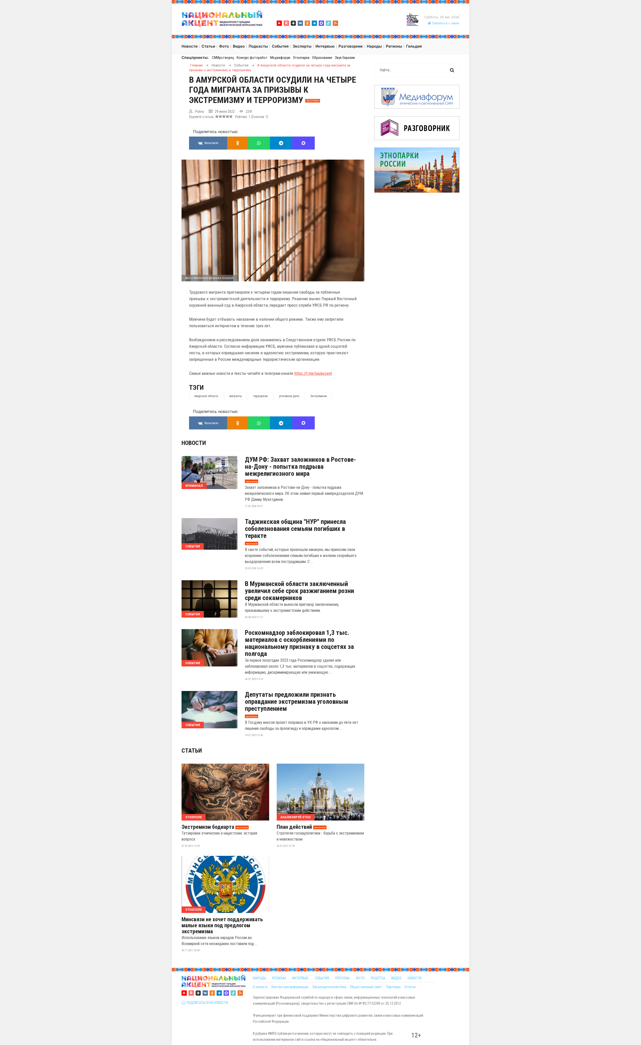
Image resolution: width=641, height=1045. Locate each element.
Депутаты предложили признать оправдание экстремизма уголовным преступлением (296, 701)
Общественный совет (366, 987)
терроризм (260, 396)
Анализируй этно (295, 817)
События (192, 546)
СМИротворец (223, 57)
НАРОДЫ (259, 978)
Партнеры (393, 987)
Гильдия (414, 46)
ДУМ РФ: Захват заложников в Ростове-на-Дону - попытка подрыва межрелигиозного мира (300, 466)
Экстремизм (318, 396)
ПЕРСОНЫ (342, 978)
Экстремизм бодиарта (208, 827)
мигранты (235, 396)
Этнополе (193, 817)
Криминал (194, 486)
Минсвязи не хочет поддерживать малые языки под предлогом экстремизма (222, 925)
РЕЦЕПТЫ (378, 978)
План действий (294, 827)
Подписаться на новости (206, 1003)
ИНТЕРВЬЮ (300, 978)
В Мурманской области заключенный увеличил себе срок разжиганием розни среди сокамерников (299, 590)
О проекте (260, 987)
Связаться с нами (445, 23)
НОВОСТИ (414, 978)
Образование (322, 57)
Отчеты (410, 987)
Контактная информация (289, 987)
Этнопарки (301, 57)
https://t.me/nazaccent (313, 373)
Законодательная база (329, 987)
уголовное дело (289, 396)
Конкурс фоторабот (252, 57)
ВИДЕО (396, 978)
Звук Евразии (345, 57)
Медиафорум (280, 57)
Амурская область (206, 396)
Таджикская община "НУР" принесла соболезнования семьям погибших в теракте (295, 528)
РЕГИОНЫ (279, 978)
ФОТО (360, 978)
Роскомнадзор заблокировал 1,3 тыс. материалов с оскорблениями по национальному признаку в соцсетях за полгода (299, 643)
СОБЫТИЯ (322, 978)
